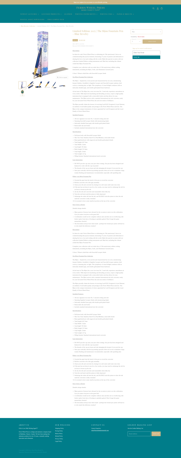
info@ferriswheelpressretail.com (100, 430)
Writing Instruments (85, 14)
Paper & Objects (125, 14)
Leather (68, 14)
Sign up (156, 434)
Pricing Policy (59, 431)
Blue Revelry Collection (28, 26)
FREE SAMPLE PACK (56, 19)
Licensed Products (51, 14)
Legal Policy (58, 441)
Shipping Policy (59, 428)
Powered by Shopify (42, 452)
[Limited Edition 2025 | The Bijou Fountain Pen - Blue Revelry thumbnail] (22, 85)
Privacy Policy (59, 438)
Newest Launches (29, 14)
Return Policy (59, 433)
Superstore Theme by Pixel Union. (27, 452)
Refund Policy (59, 436)
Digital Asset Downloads (32, 19)
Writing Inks (106, 14)
